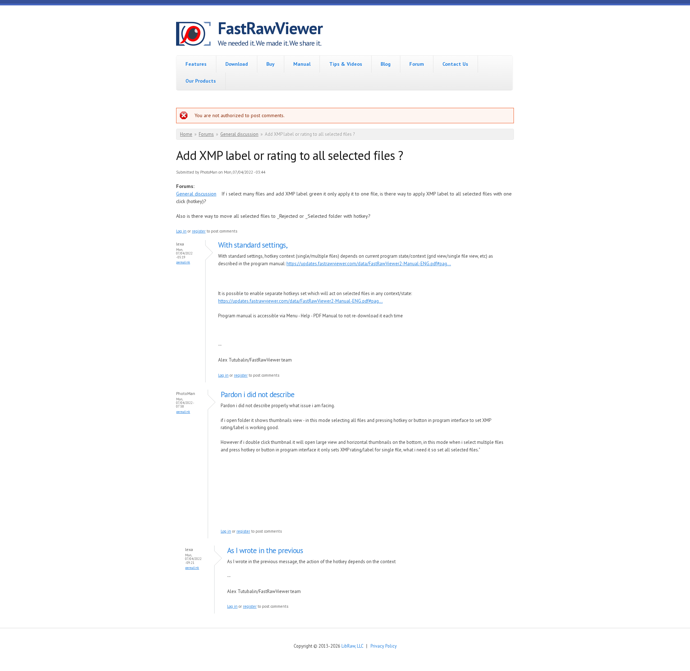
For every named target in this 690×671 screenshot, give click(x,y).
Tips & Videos (345, 64)
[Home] (197, 35)
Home (186, 134)
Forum (416, 64)
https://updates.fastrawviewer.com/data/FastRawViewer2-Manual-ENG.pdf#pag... (368, 264)
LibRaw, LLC (352, 646)
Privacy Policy (384, 646)
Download (236, 64)
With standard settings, (253, 245)
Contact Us (455, 64)
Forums (206, 134)
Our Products (200, 81)
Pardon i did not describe (257, 394)
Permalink (183, 262)
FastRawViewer (270, 28)
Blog (386, 64)
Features (196, 64)
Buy (270, 64)
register (199, 231)
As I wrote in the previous (265, 550)
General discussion (239, 134)
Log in (181, 231)
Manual (301, 64)
